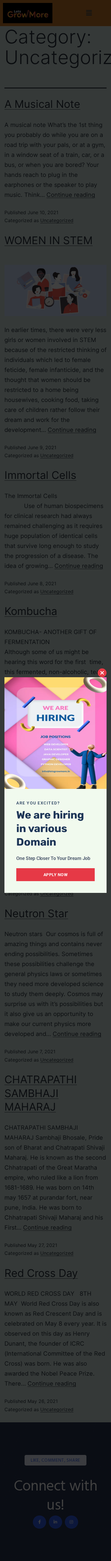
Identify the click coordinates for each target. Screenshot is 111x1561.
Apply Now (56, 874)
